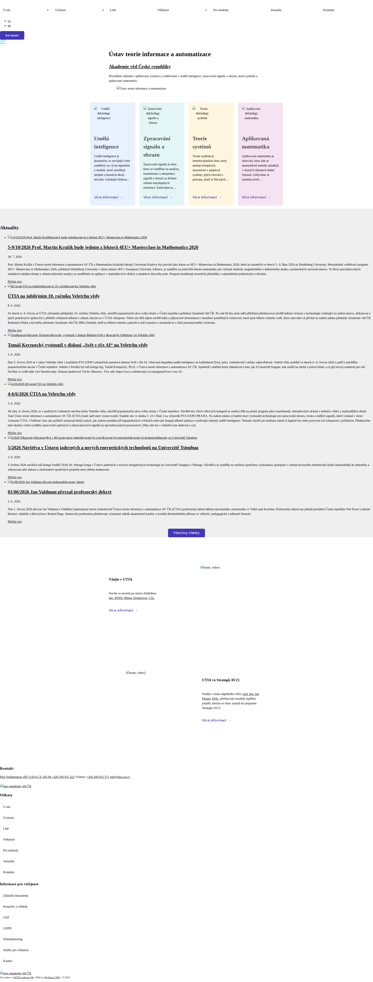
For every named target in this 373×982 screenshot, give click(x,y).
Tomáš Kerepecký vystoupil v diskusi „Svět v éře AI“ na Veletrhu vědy (78, 344)
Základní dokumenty (16, 895)
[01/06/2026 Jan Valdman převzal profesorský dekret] (46, 482)
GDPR (7, 928)
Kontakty (329, 10)
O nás (6, 10)
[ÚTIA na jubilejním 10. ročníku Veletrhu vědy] (52, 286)
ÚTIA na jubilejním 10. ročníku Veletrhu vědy (54, 295)
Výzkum (60, 10)
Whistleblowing (13, 939)
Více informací (106, 197)
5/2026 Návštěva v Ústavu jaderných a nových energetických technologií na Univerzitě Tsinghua (103, 447)
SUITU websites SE (24, 977)
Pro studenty (221, 10)
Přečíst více (15, 281)
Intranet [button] (12, 35)
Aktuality (276, 10)
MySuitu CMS (52, 977)
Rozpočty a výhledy (15, 906)
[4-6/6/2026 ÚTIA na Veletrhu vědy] (36, 384)
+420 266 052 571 (97, 777)
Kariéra (7, 961)
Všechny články (186, 532)
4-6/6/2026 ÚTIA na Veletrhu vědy (42, 393)
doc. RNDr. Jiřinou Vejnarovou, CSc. (132, 598)
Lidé (113, 10)
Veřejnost (163, 10)
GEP (6, 917)
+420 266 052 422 (63, 777)
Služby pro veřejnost (15, 950)
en (9, 25)
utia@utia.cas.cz (120, 777)
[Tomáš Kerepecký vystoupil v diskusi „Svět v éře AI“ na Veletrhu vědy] (81, 335)
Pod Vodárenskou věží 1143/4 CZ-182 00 (26, 777)
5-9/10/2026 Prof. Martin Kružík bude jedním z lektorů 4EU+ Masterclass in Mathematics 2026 (103, 247)
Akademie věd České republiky (140, 66)
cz (9, 21)
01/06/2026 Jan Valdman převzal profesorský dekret (60, 491)
